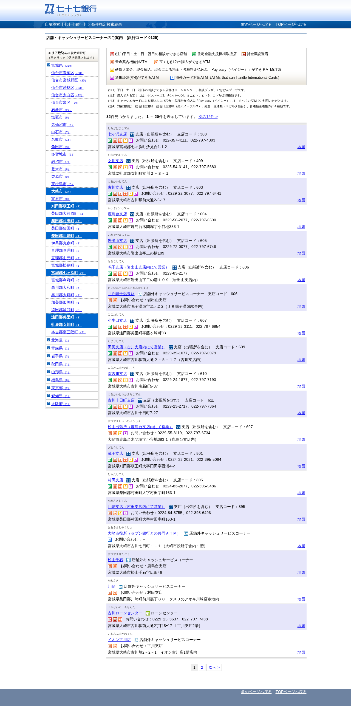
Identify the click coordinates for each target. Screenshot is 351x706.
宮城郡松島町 (66, 265)
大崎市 (61, 191)
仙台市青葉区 (67, 72)
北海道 (60, 340)
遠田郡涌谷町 (66, 309)
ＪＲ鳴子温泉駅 (121, 294)
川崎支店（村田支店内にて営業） (136, 506)
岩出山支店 (117, 240)
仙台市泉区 (65, 102)
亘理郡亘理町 (66, 250)
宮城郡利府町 (66, 280)
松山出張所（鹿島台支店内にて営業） (140, 427)
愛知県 (60, 396)
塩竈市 (60, 117)
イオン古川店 (119, 639)
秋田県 (60, 364)
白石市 (60, 132)
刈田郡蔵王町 (66, 206)
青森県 (60, 348)
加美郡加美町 (66, 302)
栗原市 (60, 176)
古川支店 (115, 187)
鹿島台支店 (117, 214)
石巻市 (61, 110)
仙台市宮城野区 (69, 80)
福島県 (60, 380)
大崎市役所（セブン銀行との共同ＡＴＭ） (144, 533)
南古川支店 (117, 373)
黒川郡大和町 (66, 287)
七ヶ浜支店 (117, 134)
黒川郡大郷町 (66, 295)
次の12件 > (208, 116)
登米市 (60, 169)
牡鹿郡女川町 (66, 324)
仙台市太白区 (67, 95)
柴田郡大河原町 (68, 213)
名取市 (61, 139)
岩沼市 (60, 161)
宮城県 (62, 65)
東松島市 (62, 184)
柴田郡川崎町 (66, 235)
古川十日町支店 (121, 400)
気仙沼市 (62, 124)
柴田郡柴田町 (66, 228)
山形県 (60, 372)
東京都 (60, 388)
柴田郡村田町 (66, 221)
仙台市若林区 (67, 87)
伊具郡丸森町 (66, 243)
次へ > (214, 667)
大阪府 (60, 404)
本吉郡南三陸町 (68, 332)
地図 (301, 147)
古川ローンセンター (125, 613)
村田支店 (115, 480)
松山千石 (115, 560)
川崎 (111, 586)
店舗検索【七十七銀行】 (66, 24)
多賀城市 (63, 154)
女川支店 (115, 161)
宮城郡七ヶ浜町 (68, 272)
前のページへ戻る (256, 24)
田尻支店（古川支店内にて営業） (136, 347)
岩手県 (60, 356)
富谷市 (60, 198)
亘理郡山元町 (66, 258)
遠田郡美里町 (66, 317)
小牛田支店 (117, 320)
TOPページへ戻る (291, 24)
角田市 (60, 147)
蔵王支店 (115, 453)
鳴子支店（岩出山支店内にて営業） (138, 267)
